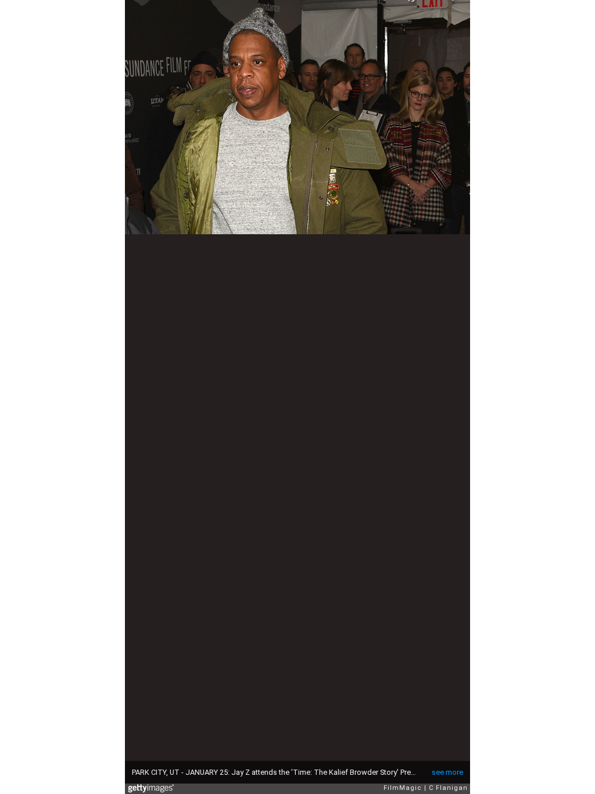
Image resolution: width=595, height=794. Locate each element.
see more (447, 772)
